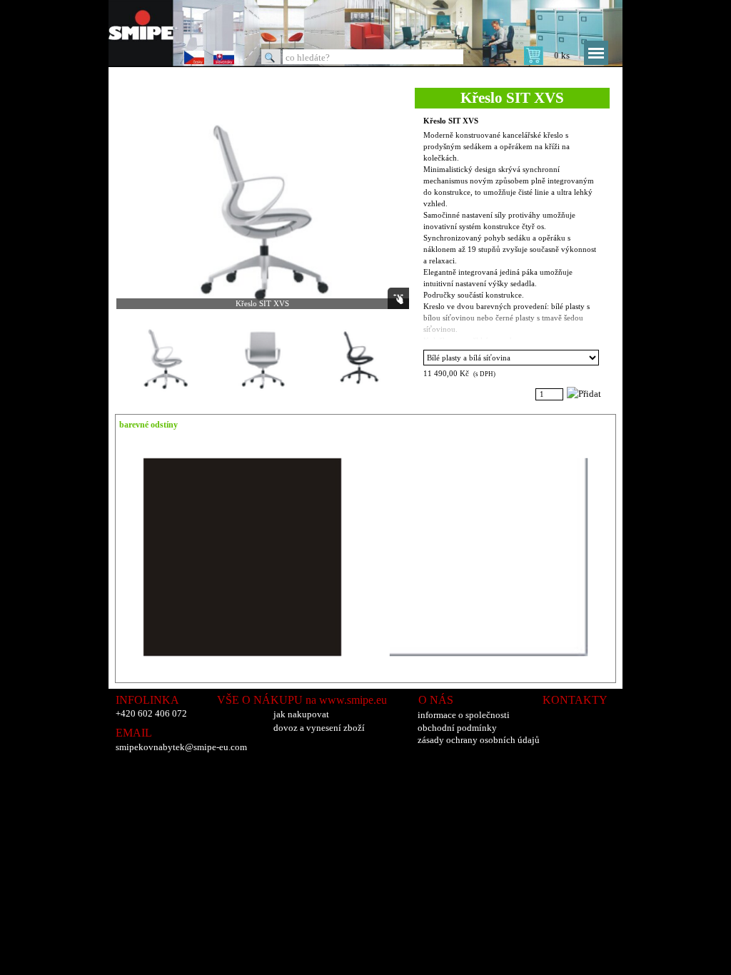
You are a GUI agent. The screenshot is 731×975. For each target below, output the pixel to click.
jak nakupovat (301, 714)
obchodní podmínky (457, 727)
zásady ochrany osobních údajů (479, 739)
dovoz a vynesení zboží (319, 727)
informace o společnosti (464, 714)
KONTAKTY (575, 700)
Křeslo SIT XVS (450, 121)
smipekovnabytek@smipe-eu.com (181, 747)
